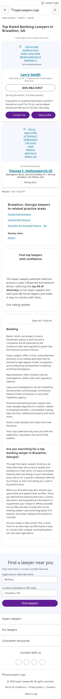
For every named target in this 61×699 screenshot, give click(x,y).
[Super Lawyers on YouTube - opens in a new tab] (34, 662)
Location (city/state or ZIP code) (19, 587)
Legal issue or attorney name (17, 574)
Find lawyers (30, 603)
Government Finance (19, 220)
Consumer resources (16, 641)
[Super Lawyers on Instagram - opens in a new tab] (26, 662)
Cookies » (51, 687)
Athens (11, 237)
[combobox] (30, 579)
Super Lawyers (11, 619)
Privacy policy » (37, 687)
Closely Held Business (19, 214)
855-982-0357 (32, 88)
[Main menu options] (5, 10)
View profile (44, 115)
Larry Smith (31, 74)
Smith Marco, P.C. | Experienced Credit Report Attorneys (30, 79)
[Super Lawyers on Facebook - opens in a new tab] (18, 662)
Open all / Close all (42, 320)
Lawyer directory (8, 17)
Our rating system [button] (18, 305)
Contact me (19, 115)
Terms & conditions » (16, 687)
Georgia (30, 17)
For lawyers (9, 630)
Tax (45, 225)
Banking (21, 17)
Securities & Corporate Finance (24, 225)
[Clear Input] (54, 579)
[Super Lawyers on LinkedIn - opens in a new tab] (42, 662)
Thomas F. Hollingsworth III (30, 171)
